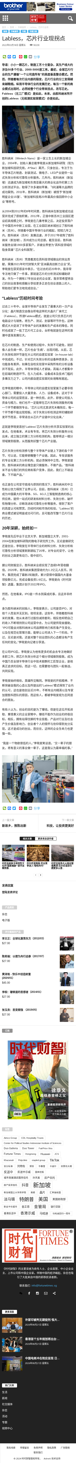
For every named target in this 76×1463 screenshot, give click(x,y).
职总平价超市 (10, 1206)
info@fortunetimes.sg (44, 1285)
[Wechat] (22, 1293)
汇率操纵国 (55, 1192)
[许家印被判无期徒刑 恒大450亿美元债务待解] (12, 1325)
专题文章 (33, 31)
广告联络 (65, 1447)
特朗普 (26, 1199)
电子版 (6, 920)
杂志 (4, 914)
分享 (37, 57)
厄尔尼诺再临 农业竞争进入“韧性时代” (37, 864)
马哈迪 (44, 1213)
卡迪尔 (53, 1166)
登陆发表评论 (10, 892)
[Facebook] (30, 1293)
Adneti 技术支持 (52, 1458)
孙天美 (36, 1177)
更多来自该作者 (46, 838)
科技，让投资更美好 (60, 825)
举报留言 (24, 1447)
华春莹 (42, 1166)
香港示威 (27, 1213)
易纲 (33, 1192)
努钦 (32, 1166)
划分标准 (8, 1166)
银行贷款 (55, 1206)
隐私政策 (51, 1447)
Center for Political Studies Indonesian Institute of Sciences (32, 1143)
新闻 (4, 1398)
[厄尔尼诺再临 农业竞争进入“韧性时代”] (38, 853)
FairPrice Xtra (45, 1148)
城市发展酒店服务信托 (16, 1177)
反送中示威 (24, 1171)
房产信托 (49, 1177)
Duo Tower (28, 1148)
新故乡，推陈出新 (14, 825)
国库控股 (39, 1172)
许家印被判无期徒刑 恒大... (42, 1320)
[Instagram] (38, 1293)
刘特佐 (21, 1166)
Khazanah (9, 1160)
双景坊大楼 (66, 1166)
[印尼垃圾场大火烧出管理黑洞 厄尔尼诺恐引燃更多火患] (62, 853)
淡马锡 (9, 1199)
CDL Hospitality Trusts (32, 1138)
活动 (4, 1416)
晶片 (42, 1192)
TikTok (54, 1160)
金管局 (40, 1206)
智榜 (5, 31)
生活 (4, 1392)
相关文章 (27, 838)
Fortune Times (12, 1153)
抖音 (25, 1185)
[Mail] (47, 1293)
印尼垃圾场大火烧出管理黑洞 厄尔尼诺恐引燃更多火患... (62, 866)
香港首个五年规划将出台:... (42, 1339)
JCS (57, 1154)
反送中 (8, 1172)
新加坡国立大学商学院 (15, 1192)
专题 (24, 31)
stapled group (38, 1160)
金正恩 (26, 1206)
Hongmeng (30, 1154)
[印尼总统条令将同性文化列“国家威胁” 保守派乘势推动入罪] (13, 853)
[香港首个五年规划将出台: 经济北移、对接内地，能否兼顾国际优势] (12, 1344)
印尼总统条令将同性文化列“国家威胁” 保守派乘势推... (13, 866)
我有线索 (10, 1447)
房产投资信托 (10, 1185)
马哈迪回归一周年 (61, 1213)
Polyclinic (22, 1160)
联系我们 (38, 1452)
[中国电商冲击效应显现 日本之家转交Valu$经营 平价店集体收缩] (12, 1363)
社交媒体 (7, 1404)
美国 (43, 1199)
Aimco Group (10, 1138)
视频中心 (7, 1428)
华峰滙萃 (14, 31)
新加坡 (42, 1185)
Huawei (45, 1154)
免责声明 (38, 1447)
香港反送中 (10, 1213)
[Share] (54, 1293)
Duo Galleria (11, 1148)
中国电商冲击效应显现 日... (42, 1358)
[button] (69, 18)
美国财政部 (59, 1199)
